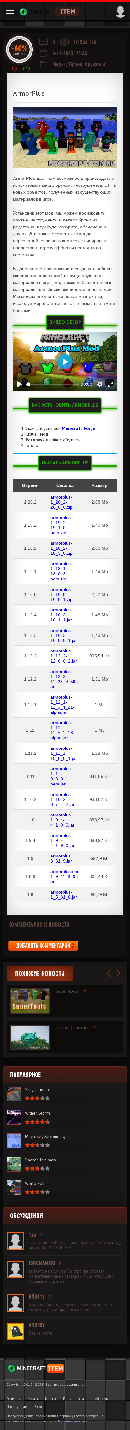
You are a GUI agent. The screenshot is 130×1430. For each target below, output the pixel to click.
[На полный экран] (110, 384)
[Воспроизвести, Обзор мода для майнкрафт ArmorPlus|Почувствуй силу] (20, 384)
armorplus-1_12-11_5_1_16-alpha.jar (62, 730)
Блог (38, 1406)
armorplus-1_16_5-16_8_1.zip (61, 594)
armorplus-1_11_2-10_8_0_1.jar (63, 753)
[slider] (52, 384)
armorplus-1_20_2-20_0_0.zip (61, 502)
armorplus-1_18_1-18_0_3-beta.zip (61, 571)
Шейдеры (100, 1398)
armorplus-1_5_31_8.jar (63, 894)
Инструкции (16, 1406)
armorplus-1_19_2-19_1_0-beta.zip (61, 525)
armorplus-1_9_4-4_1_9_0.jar (62, 819)
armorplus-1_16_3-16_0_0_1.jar (63, 635)
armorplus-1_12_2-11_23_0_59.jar (64, 679)
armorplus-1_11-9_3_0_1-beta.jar (61, 776)
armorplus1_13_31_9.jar (64, 858)
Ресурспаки (73, 1398)
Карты (50, 1398)
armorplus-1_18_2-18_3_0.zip (61, 548)
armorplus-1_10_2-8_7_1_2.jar (62, 799)
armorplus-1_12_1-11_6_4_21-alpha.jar (62, 704)
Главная (13, 1398)
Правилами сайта (73, 1421)
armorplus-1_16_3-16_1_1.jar (61, 614)
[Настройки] (100, 384)
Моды (58, 64)
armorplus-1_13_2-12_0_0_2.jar (63, 655)
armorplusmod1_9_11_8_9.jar (65, 876)
